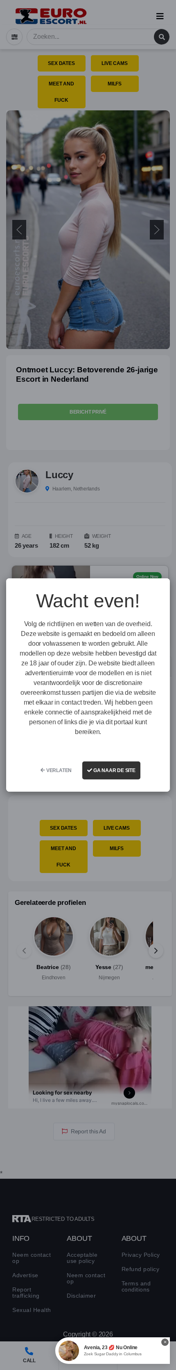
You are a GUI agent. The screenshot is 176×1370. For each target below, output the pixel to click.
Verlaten (58, 770)
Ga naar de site (113, 770)
